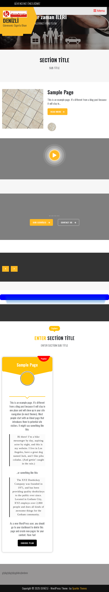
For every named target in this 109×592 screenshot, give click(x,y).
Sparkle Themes (79, 588)
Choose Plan (27, 543)
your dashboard (24, 527)
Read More (56, 111)
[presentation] (5, 269)
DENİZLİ (11, 20)
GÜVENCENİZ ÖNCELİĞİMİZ (27, 3)
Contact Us (67, 222)
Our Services (40, 222)
